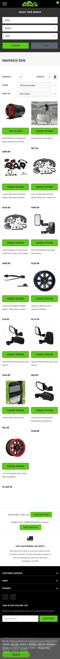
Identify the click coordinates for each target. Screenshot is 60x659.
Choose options (44, 131)
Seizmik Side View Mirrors (13, 418)
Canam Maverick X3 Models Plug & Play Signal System (14, 196)
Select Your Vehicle (30, 12)
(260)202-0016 (41, 514)
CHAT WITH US (30, 527)
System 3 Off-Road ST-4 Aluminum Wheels (41, 307)
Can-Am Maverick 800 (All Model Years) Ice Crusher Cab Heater (43, 196)
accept (16, 654)
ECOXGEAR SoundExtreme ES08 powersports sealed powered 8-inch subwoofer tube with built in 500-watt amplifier (15, 140)
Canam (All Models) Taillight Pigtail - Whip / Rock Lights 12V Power (15, 308)
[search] (12, 4)
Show (5, 85)
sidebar (6, 77)
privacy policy (44, 648)
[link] (15, 114)
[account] (48, 4)
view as (40, 77)
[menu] (4, 4)
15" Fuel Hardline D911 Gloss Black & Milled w (14, 475)
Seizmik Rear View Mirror (41, 138)
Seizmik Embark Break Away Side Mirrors (43, 251)
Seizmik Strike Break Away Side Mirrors (15, 363)
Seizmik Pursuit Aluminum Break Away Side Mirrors (42, 419)
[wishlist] (3, 103)
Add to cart (15, 131)
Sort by (6, 94)
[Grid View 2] (55, 77)
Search (16, 45)
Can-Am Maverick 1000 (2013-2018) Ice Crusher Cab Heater (15, 251)
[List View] (50, 77)
